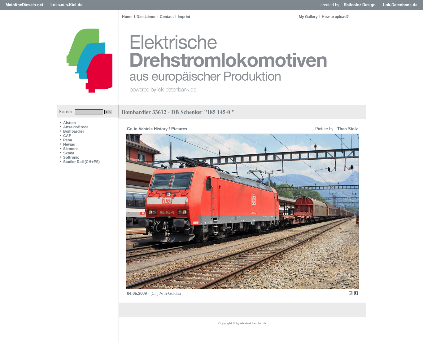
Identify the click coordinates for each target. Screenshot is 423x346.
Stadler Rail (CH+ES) (81, 162)
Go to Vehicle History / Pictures (157, 128)
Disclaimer (146, 17)
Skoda (68, 153)
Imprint (184, 17)
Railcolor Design (360, 4)
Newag (69, 144)
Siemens (71, 149)
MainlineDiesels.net (24, 4)
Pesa (67, 140)
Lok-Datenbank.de (400, 4)
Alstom (69, 123)
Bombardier (73, 131)
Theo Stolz (347, 128)
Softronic (71, 157)
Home (127, 17)
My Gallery (308, 17)
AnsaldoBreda (76, 127)
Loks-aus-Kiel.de (66, 4)
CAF (67, 136)
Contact (167, 17)
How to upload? (335, 17)
